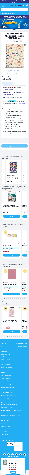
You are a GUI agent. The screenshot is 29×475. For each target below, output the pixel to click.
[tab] (4, 298)
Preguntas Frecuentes (21, 349)
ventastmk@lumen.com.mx (9, 404)
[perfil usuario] (23, 5)
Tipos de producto (6, 364)
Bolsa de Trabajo (5, 349)
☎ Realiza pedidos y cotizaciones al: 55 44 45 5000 (13, 1)
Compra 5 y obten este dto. (9, 287)
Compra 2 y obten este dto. (9, 248)
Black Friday (4, 431)
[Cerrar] (28, 16)
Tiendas (3, 357)
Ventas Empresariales (6, 367)
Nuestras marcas (5, 359)
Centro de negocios (7, 407)
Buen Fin (3, 429)
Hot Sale (3, 424)
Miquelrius (9, 74)
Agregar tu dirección (9, 14)
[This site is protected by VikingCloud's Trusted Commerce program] (18, 446)
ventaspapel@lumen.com (9, 387)
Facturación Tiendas (21, 346)
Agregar (12, 216)
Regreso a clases (5, 426)
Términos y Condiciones (7, 381)
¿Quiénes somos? (5, 354)
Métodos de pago (5, 378)
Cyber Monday (5, 434)
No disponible (7, 83)
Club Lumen (4, 351)
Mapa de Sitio (4, 362)
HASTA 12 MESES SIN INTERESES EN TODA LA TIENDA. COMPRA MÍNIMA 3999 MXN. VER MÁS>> (14, 17)
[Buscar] (25, 9)
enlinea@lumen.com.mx (9, 396)
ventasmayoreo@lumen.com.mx (11, 415)
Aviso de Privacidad (6, 375)
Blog (2, 346)
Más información (8, 89)
